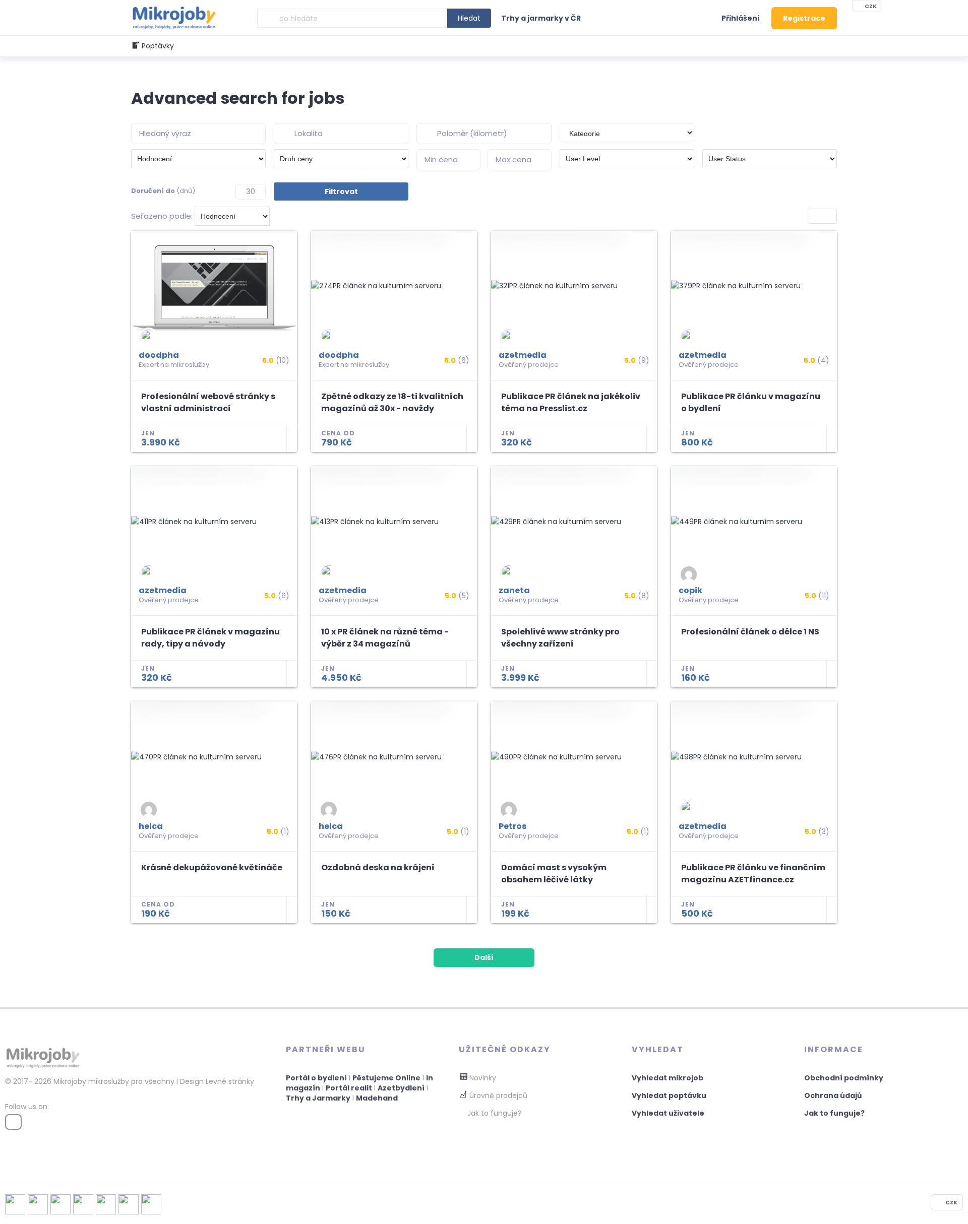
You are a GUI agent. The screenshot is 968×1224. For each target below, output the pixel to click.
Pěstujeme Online (386, 1078)
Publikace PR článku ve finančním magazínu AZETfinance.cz (753, 873)
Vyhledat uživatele (668, 1113)
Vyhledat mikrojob (667, 1078)
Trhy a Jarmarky (318, 1098)
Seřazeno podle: (162, 216)
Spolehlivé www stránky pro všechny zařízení (560, 638)
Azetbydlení (401, 1088)
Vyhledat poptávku (669, 1095)
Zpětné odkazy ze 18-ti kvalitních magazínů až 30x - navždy (392, 402)
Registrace (804, 18)
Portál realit (349, 1088)
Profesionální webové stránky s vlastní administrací (208, 402)
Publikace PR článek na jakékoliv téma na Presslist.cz (570, 402)
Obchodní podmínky (843, 1078)
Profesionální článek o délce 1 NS (750, 631)
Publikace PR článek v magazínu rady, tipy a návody (210, 638)
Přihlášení (740, 18)
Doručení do (163, 191)
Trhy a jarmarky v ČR (541, 18)
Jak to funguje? (834, 1113)
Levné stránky (230, 1081)
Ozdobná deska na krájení (378, 867)
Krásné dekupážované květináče (211, 867)
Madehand (377, 1098)
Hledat (469, 18)
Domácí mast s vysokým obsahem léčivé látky (554, 873)
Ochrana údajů (833, 1095)
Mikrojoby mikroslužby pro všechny (112, 1081)
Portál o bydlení (316, 1078)
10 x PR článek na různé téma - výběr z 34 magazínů (385, 638)
